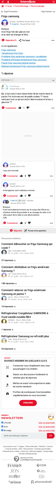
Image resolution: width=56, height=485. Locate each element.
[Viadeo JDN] (41, 476)
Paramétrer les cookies (11, 451)
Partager (26, 40)
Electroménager (37, 6)
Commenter (10, 108)
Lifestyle (7, 422)
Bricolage (7, 430)
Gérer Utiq (24, 451)
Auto (5, 426)
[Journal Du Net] (14, 471)
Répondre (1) (10, 40)
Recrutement (28, 449)
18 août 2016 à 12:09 (27, 24)
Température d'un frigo (12, 53)
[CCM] (41, 465)
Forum (9, 6)
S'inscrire (28, 403)
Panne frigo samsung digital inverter (18, 63)
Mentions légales (36, 451)
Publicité (42, 446)
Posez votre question (37, 231)
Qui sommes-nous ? (10, 446)
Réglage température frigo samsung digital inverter (25, 66)
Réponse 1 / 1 (7, 80)
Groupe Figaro (48, 451)
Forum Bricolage (21, 6)
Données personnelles (43, 449)
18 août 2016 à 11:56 (17, 166)
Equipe (21, 446)
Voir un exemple (46, 422)
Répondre (17, 231)
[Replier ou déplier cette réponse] (53, 80)
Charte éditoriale (31, 446)
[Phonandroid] (41, 482)
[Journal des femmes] (14, 465)
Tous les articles (12, 449)
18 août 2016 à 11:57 (17, 186)
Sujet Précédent (11, 11)
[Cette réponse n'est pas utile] (28, 108)
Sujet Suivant (46, 11)
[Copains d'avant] (14, 476)
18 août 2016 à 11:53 (17, 89)
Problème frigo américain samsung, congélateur (24, 56)
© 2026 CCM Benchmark (28, 454)
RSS (20, 449)
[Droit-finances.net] (41, 471)
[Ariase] (14, 481)
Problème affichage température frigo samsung (23, 59)
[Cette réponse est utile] (20, 108)
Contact (50, 446)
